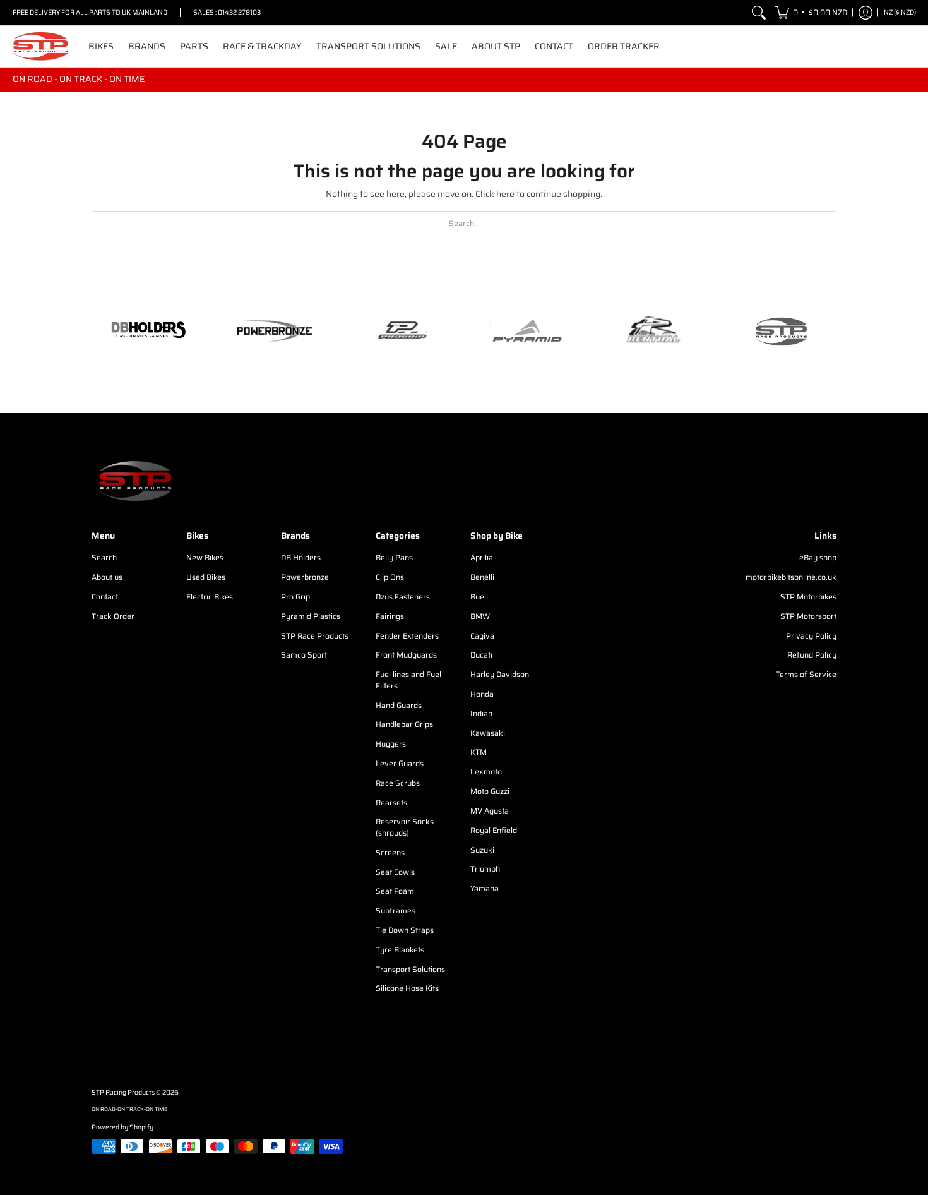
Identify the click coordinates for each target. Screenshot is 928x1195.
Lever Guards (400, 763)
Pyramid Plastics (310, 616)
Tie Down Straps (405, 930)
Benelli (482, 577)
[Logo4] (401, 331)
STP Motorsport (808, 616)
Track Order (113, 616)
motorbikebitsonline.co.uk (791, 577)
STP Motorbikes (808, 597)
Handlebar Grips (404, 724)
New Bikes (204, 557)
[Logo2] (653, 331)
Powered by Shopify (122, 1127)
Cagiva (482, 636)
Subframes (395, 910)
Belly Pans (394, 557)
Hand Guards (399, 705)
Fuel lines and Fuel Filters (408, 680)
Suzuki (482, 850)
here (505, 194)
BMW (480, 616)
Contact (105, 597)
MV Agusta (489, 811)
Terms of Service (806, 674)
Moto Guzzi (489, 791)
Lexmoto (486, 772)
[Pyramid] (527, 331)
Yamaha (484, 888)
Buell (479, 597)
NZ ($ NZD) (900, 12)
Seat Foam (395, 891)
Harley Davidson (499, 674)
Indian (481, 713)
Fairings (390, 616)
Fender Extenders (407, 636)
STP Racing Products (123, 1092)
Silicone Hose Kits (407, 988)
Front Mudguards (406, 655)
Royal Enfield (493, 830)
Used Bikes (205, 577)
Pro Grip (295, 597)
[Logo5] (779, 331)
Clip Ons (390, 577)
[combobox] (464, 223)
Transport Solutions (410, 969)
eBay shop (817, 557)
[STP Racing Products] (41, 46)
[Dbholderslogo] (148, 331)
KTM (478, 752)
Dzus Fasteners (403, 597)
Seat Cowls (395, 872)
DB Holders (301, 557)
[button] (811, 12)
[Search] (759, 12)
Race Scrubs (398, 783)
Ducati (481, 655)
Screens (390, 852)
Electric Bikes (209, 597)
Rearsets (391, 802)
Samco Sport (304, 655)
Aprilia (481, 557)
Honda (482, 694)
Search (104, 557)
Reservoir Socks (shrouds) (405, 827)
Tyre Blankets (400, 950)
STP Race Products (314, 636)
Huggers (391, 744)
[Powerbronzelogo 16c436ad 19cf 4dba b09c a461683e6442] (274, 331)
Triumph (485, 869)
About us (107, 577)
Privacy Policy (811, 636)
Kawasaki (487, 733)
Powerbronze (305, 577)
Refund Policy (811, 655)
